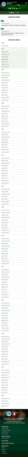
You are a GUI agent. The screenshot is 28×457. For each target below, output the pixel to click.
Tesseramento (5, 428)
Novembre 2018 (5, 241)
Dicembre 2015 (5, 336)
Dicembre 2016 (5, 303)
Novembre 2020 (5, 189)
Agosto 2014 (4, 380)
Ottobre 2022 (4, 134)
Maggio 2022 (4, 142)
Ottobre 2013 (4, 401)
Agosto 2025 (4, 56)
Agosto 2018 (4, 248)
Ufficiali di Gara (5, 438)
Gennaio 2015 (5, 364)
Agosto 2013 (4, 406)
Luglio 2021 (4, 168)
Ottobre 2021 (4, 160)
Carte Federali (5, 432)
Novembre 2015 (5, 339)
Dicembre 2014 (5, 370)
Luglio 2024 (4, 85)
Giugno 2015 (4, 351)
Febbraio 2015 (5, 361)
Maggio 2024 (4, 90)
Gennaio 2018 (5, 263)
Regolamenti (5, 433)
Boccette (4, 449)
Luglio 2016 (4, 315)
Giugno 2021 (4, 170)
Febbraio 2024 (5, 97)
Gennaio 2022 (5, 152)
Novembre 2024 (5, 75)
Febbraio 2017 (5, 294)
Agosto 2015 (4, 346)
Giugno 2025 (4, 61)
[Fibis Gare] (14, 12)
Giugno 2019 (4, 222)
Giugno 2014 (4, 385)
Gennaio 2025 (5, 66)
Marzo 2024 (4, 95)
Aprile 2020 (4, 196)
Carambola (4, 453)
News (2, 20)
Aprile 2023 (4, 118)
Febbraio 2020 (5, 201)
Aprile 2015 (4, 356)
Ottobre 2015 (4, 341)
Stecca (3, 447)
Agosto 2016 (4, 313)
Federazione (4, 426)
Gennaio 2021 (5, 183)
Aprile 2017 (4, 289)
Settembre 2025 (5, 54)
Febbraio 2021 (5, 180)
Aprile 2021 (4, 175)
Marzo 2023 (4, 121)
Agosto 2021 (4, 165)
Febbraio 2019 (5, 230)
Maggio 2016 (4, 320)
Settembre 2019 (5, 217)
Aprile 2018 (4, 256)
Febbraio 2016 (5, 328)
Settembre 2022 (5, 137)
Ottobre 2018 (4, 243)
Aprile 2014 (4, 390)
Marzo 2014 (4, 392)
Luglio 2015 (4, 349)
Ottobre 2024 (4, 77)
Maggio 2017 (4, 287)
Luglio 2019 (4, 220)
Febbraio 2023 (5, 123)
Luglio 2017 (4, 282)
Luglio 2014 (4, 382)
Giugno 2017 (4, 284)
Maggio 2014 (4, 387)
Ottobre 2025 (4, 51)
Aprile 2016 (4, 323)
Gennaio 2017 (5, 297)
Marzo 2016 (4, 325)
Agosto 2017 (4, 279)
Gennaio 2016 (5, 330)
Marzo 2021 (4, 178)
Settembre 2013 (5, 403)
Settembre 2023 (5, 111)
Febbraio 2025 (5, 64)
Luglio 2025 (4, 59)
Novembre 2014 (5, 372)
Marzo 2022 (4, 147)
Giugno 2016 (4, 318)
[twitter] (10, 8)
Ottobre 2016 (4, 308)
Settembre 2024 (5, 80)
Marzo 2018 (4, 258)
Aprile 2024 (4, 92)
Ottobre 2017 (4, 274)
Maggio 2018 (4, 253)
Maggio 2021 (4, 173)
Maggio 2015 (4, 354)
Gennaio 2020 (5, 204)
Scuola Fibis (4, 440)
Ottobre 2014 (4, 375)
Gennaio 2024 (5, 100)
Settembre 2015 (5, 344)
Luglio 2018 (4, 251)
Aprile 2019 (4, 225)
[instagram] (12, 8)
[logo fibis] (3, 6)
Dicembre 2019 (5, 210)
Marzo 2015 (4, 359)
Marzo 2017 (4, 292)
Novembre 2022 (5, 132)
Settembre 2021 (5, 163)
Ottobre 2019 (4, 215)
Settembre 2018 (5, 246)
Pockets (3, 451)
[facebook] (8, 8)
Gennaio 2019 (5, 232)
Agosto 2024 (4, 82)
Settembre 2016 (5, 310)
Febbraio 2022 (5, 149)
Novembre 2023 (5, 106)
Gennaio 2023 (5, 126)
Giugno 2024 (4, 87)
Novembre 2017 (5, 272)
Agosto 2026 (4, 45)
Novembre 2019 (5, 212)
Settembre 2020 (5, 194)
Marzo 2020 (4, 199)
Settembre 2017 (5, 277)
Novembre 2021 (5, 158)
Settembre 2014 (5, 377)
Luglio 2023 (4, 113)
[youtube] (14, 8)
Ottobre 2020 (4, 191)
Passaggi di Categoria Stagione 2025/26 (13, 25)
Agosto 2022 (4, 139)
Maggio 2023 (4, 116)
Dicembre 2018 (5, 238)
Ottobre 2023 (4, 108)
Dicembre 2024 (5, 72)
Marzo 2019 (4, 227)
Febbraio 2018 (5, 261)
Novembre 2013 (5, 398)
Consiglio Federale (6, 430)
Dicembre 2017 (5, 269)
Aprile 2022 (4, 144)
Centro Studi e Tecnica (7, 443)
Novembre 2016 (5, 305)
